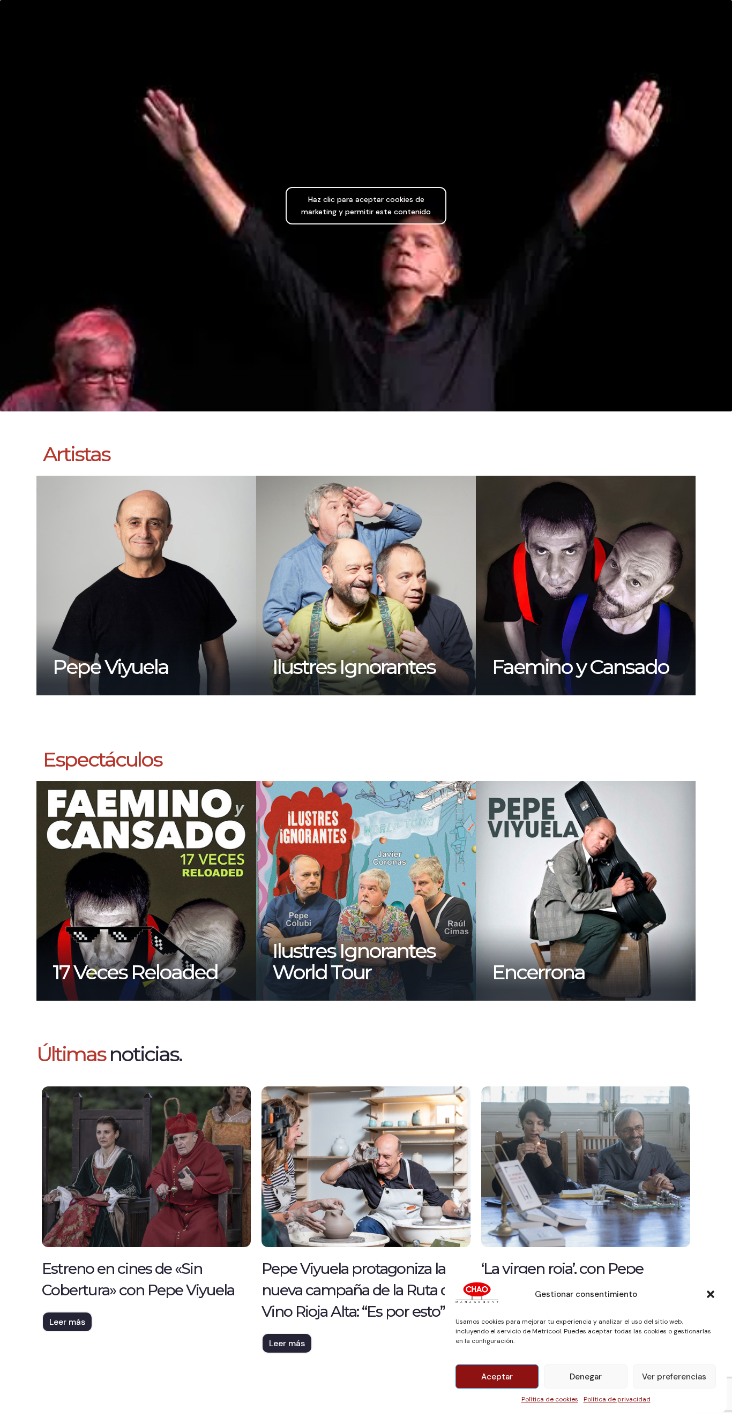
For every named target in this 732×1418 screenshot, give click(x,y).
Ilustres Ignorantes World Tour (353, 961)
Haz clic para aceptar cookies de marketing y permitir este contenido (366, 205)
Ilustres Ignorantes (353, 666)
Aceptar (497, 1376)
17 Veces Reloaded (135, 972)
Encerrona (538, 972)
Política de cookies (549, 1399)
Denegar (586, 1376)
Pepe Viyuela (110, 666)
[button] (710, 1294)
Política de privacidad (617, 1399)
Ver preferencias (674, 1376)
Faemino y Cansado (580, 666)
